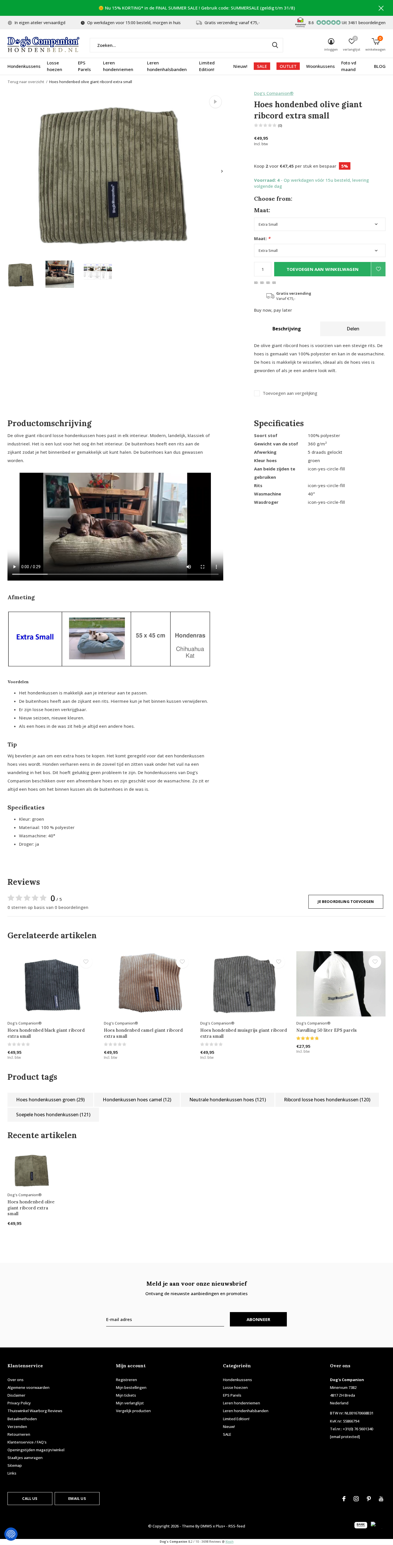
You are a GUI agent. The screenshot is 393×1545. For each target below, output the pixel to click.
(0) (280, 125)
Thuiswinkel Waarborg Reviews (34, 1410)
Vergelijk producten (133, 1410)
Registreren (126, 1379)
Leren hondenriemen (118, 66)
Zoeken (275, 45)
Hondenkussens (24, 66)
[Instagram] (356, 1498)
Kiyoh (230, 1542)
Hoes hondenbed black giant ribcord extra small (46, 1033)
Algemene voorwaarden (28, 1387)
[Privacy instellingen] (11, 1534)
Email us (77, 1498)
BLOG (380, 66)
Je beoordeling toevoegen (346, 901)
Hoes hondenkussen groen (50, 1099)
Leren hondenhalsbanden (167, 66)
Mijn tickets (126, 1395)
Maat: (262, 238)
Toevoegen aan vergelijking (290, 393)
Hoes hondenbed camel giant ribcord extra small (143, 1033)
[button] (21, 274)
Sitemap (14, 1465)
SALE (262, 66)
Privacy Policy (19, 1403)
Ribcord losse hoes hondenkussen (327, 1099)
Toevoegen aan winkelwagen (322, 269)
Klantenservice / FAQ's (27, 1442)
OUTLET (288, 66)
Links (11, 1473)
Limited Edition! (207, 66)
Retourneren (18, 1434)
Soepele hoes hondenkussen (53, 1114)
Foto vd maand (348, 66)
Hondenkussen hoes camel (137, 1099)
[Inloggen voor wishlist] (378, 269)
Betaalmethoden (22, 1418)
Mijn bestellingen (131, 1387)
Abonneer (258, 1319)
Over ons (15, 1379)
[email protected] (345, 1436)
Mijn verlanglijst (130, 1403)
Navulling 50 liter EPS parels (326, 1030)
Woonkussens (320, 66)
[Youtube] (381, 1498)
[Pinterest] (369, 1498)
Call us (29, 1498)
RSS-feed (236, 1526)
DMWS (206, 1526)
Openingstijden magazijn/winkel (35, 1449)
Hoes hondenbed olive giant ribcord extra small (31, 1208)
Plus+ (220, 1526)
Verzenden (17, 1426)
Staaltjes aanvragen (25, 1457)
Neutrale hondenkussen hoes (227, 1099)
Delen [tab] (353, 329)
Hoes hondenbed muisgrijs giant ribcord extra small (243, 1033)
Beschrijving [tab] (286, 329)
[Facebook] (344, 1498)
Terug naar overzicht (25, 81)
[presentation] (222, 171)
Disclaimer (16, 1395)
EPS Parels (84, 66)
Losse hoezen (54, 66)
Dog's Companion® (273, 93)
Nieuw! (240, 66)
